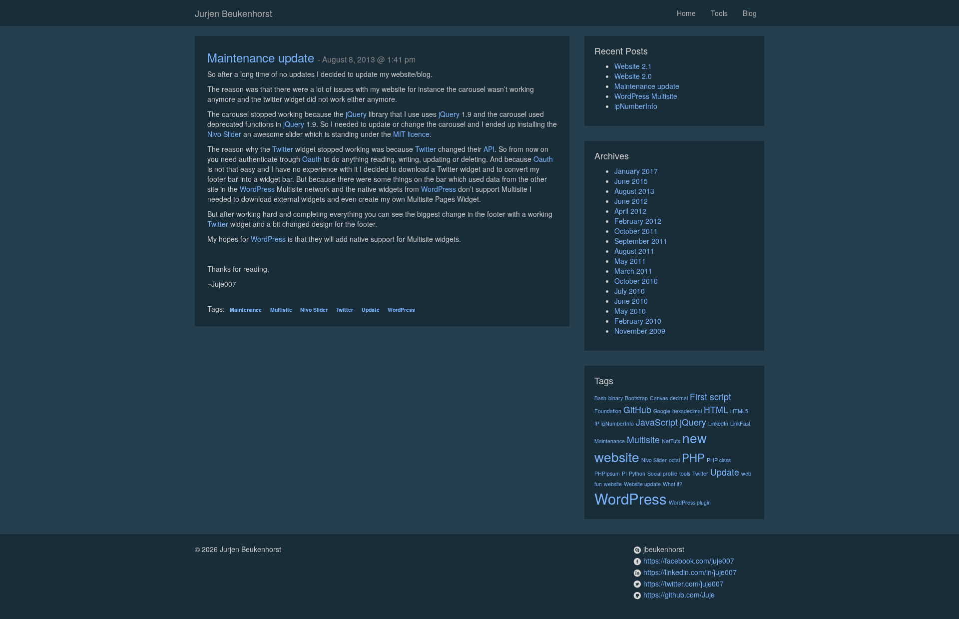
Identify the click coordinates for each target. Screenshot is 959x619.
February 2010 (637, 321)
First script (710, 396)
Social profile (662, 473)
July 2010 (629, 291)
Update (371, 309)
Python (637, 473)
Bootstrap (636, 398)
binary (615, 398)
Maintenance (246, 309)
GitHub (637, 409)
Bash (600, 398)
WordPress (257, 189)
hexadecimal (687, 411)
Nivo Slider (224, 134)
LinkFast (740, 423)
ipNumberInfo (635, 106)
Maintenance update (260, 57)
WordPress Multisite (645, 96)
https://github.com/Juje (679, 595)
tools (684, 473)
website (613, 484)
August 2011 (634, 251)
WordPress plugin (690, 502)
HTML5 (739, 411)
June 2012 (631, 201)
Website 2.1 (633, 66)
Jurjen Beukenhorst (233, 12)
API (488, 149)
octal (674, 460)
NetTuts (671, 441)
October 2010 (636, 281)
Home (686, 13)
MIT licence (411, 134)
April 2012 (630, 211)
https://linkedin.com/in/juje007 (690, 572)
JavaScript (657, 422)
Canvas (659, 398)
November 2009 (639, 331)
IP (596, 423)
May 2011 (630, 261)
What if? (672, 484)
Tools (719, 13)
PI (624, 473)
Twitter (282, 149)
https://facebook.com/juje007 (688, 561)
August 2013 (634, 191)
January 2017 (636, 171)
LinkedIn (718, 423)
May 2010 (630, 311)
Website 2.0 (633, 76)
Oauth (312, 159)
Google (661, 411)
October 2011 (636, 231)
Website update (642, 484)
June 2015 (631, 181)
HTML (716, 409)
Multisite (281, 309)
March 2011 (633, 271)
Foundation (607, 411)
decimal (679, 398)
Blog (750, 13)
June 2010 (631, 301)
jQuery (356, 114)
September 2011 (640, 241)
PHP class (719, 460)
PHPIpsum (607, 473)
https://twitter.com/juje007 (683, 584)
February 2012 (637, 221)
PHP (693, 457)
